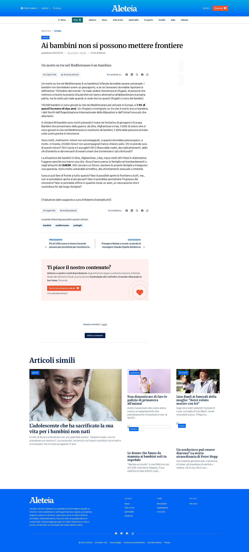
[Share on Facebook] (127, 74)
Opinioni (92, 20)
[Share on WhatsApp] (147, 74)
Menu (63, 20)
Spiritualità (133, 20)
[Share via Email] (142, 74)
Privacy (167, 542)
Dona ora (219, 8)
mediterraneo (62, 225)
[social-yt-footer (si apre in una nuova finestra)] (116, 533)
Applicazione (162, 507)
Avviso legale (115, 542)
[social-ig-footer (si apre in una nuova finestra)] (132, 533)
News (104, 20)
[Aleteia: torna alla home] (124, 8)
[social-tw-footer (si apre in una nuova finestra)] (127, 533)
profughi (77, 225)
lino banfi (183, 372)
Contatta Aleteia (154, 542)
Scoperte (148, 20)
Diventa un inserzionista (134, 542)
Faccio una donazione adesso (62, 288)
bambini (47, 225)
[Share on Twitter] (137, 74)
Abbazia (184, 20)
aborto (35, 372)
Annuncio (161, 511)
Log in (104, 324)
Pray (76, 20)
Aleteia (83, 52)
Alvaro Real (72, 52)
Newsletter (162, 503)
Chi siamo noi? (101, 542)
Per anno (193, 503)
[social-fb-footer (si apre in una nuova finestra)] (121, 533)
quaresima (134, 372)
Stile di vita (118, 20)
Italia (173, 20)
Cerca (58, 8)
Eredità (162, 20)
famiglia (57, 30)
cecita (182, 425)
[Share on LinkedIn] (132, 74)
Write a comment (95, 335)
